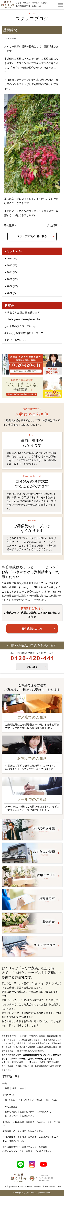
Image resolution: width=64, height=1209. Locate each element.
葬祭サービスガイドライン (39, 1151)
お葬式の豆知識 (9, 1106)
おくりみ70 (37, 1100)
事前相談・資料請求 (27, 1136)
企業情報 (6, 1131)
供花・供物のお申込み (13, 1141)
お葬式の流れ (11, 1112)
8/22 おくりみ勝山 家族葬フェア (22, 312)
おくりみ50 (24, 1100)
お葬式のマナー (27, 1112)
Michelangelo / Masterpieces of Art (22, 319)
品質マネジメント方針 (13, 1151)
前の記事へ (10, 225)
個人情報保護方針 (11, 1147)
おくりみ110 (51, 1100)
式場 (14, 1088)
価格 (22, 1088)
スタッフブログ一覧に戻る (32, 236)
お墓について (28, 1116)
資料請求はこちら (32, 628)
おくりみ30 (10, 1100)
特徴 (4, 1083)
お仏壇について (12, 1116)
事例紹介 (30, 1122)
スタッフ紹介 (19, 1131)
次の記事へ (53, 225)
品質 (7, 1088)
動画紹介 (41, 1122)
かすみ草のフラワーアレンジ (20, 326)
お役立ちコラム (35, 1131)
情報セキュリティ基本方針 (34, 1147)
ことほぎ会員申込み (48, 1136)
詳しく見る (32, 666)
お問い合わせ (8, 1136)
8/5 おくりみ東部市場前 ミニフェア (23, 333)
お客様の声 (18, 1122)
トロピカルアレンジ (15, 340)
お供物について (44, 1112)
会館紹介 (6, 1122)
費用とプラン (8, 1095)
